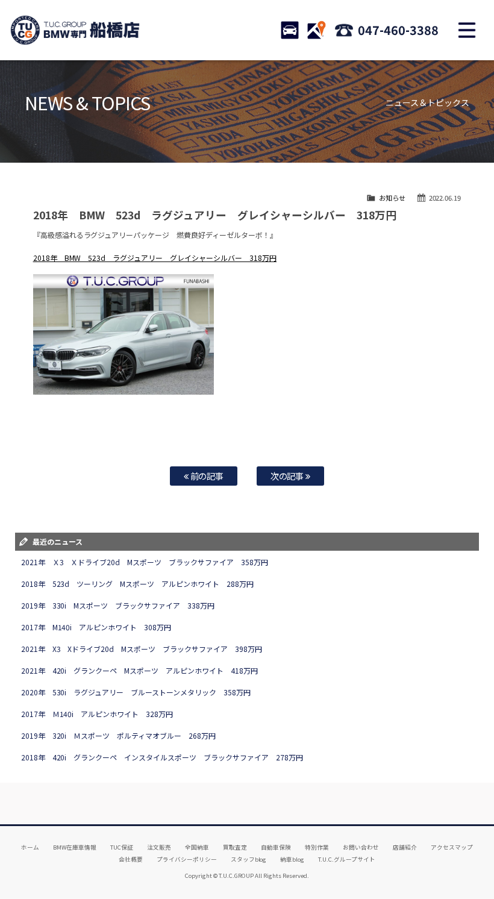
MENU (467, 30)
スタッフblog (249, 859)
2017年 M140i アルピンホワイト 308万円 (96, 627)
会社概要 (131, 859)
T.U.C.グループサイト (346, 859)
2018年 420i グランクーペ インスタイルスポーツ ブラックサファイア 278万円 (162, 757)
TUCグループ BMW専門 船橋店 (75, 30)
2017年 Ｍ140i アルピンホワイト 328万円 (97, 714)
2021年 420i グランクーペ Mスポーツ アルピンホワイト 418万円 (139, 670)
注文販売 (159, 847)
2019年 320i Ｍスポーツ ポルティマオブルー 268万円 (118, 735)
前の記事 (206, 475)
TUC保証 (121, 847)
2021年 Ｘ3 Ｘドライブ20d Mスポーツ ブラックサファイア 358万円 (145, 562)
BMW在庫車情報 (74, 847)
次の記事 (288, 475)
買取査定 (235, 847)
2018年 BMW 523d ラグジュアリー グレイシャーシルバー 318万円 (155, 257)
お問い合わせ (361, 847)
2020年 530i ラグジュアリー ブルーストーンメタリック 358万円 (136, 692)
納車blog (292, 859)
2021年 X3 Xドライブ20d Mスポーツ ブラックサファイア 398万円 (142, 649)
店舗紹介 (405, 847)
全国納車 (197, 847)
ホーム (30, 847)
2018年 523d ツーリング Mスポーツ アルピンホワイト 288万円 (137, 583)
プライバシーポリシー (187, 859)
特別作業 (317, 847)
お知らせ (392, 197)
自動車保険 (276, 847)
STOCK (290, 30)
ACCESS (316, 30)
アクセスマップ (452, 847)
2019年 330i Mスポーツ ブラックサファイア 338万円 (118, 605)
